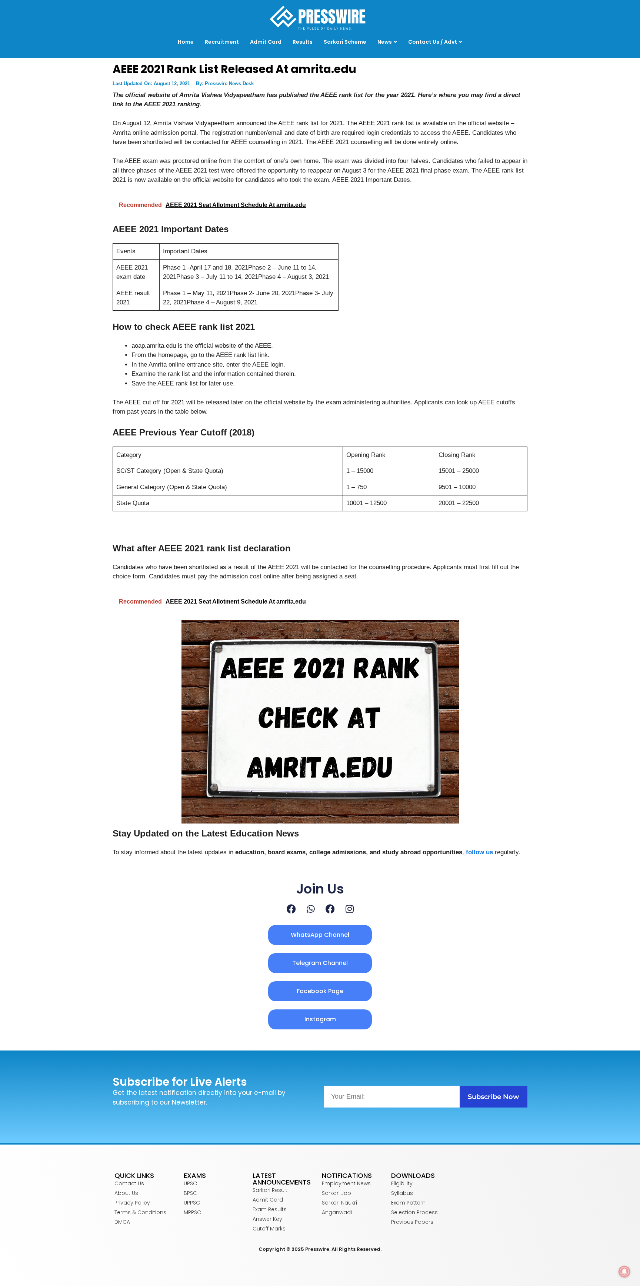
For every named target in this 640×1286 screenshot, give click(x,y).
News (384, 42)
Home (186, 42)
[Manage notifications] (624, 1271)
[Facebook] (291, 908)
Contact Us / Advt (432, 42)
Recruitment (222, 42)
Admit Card (265, 42)
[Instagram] (350, 908)
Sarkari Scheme (345, 42)
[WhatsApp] (311, 908)
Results (303, 42)
